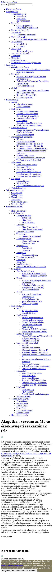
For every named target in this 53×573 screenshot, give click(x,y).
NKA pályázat (22, 183)
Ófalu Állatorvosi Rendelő (27, 28)
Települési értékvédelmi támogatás (30, 185)
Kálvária (19, 139)
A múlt (14, 102)
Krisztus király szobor (25, 155)
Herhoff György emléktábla (27, 116)
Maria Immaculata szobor (26, 165)
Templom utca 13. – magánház (28, 174)
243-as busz (21, 16)
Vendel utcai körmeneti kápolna (29, 125)
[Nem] (38, 571)
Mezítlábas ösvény (18, 60)
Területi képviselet (18, 37)
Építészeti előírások (19, 127)
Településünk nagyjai (14, 190)
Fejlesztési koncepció (25, 134)
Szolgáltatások (12, 11)
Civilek (14, 88)
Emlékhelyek (16, 109)
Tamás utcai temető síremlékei (28, 160)
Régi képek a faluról (24, 104)
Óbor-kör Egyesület (24, 97)
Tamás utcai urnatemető (26, 35)
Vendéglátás (16, 49)
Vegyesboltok (16, 42)
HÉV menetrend (23, 21)
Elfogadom (6, 571)
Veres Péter (15, 199)
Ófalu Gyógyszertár (24, 25)
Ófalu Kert (15, 58)
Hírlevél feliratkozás (14, 206)
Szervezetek (11, 65)
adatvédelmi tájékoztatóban (12, 566)
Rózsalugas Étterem (24, 51)
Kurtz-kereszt (21, 120)
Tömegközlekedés (18, 14)
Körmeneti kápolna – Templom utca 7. (32, 148)
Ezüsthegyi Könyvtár (20, 30)
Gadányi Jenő (17, 195)
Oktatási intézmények (20, 67)
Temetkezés (16, 32)
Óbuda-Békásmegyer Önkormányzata (31, 39)
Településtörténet (23, 107)
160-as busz (21, 18)
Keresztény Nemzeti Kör (26, 95)
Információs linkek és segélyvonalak (26, 62)
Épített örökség (12, 100)
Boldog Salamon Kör (25, 93)
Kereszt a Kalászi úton (25, 141)
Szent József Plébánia (25, 86)
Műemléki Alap (22, 181)
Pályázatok (15, 179)
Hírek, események (13, 9)
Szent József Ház (23, 167)
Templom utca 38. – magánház (28, 176)
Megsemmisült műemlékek (22, 137)
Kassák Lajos (16, 197)
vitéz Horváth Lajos (19, 202)
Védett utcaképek (18, 188)
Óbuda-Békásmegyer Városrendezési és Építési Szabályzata (37, 337)
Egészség (15, 23)
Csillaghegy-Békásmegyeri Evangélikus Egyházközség (33, 286)
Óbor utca (20, 46)
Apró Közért (21, 44)
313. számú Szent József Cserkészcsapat (32, 90)
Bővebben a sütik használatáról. (24, 571)
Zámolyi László (17, 204)
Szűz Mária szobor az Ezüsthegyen (30, 158)
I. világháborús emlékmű (26, 118)
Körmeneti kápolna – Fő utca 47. (29, 144)
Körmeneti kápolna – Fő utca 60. (29, 146)
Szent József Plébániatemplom (28, 172)
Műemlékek (16, 162)
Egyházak (15, 74)
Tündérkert (15, 56)
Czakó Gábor (16, 192)
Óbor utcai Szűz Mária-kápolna (29, 123)
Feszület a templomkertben (27, 111)
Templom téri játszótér (20, 53)
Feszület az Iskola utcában (27, 114)
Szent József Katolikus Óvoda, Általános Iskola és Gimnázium (33, 70)
